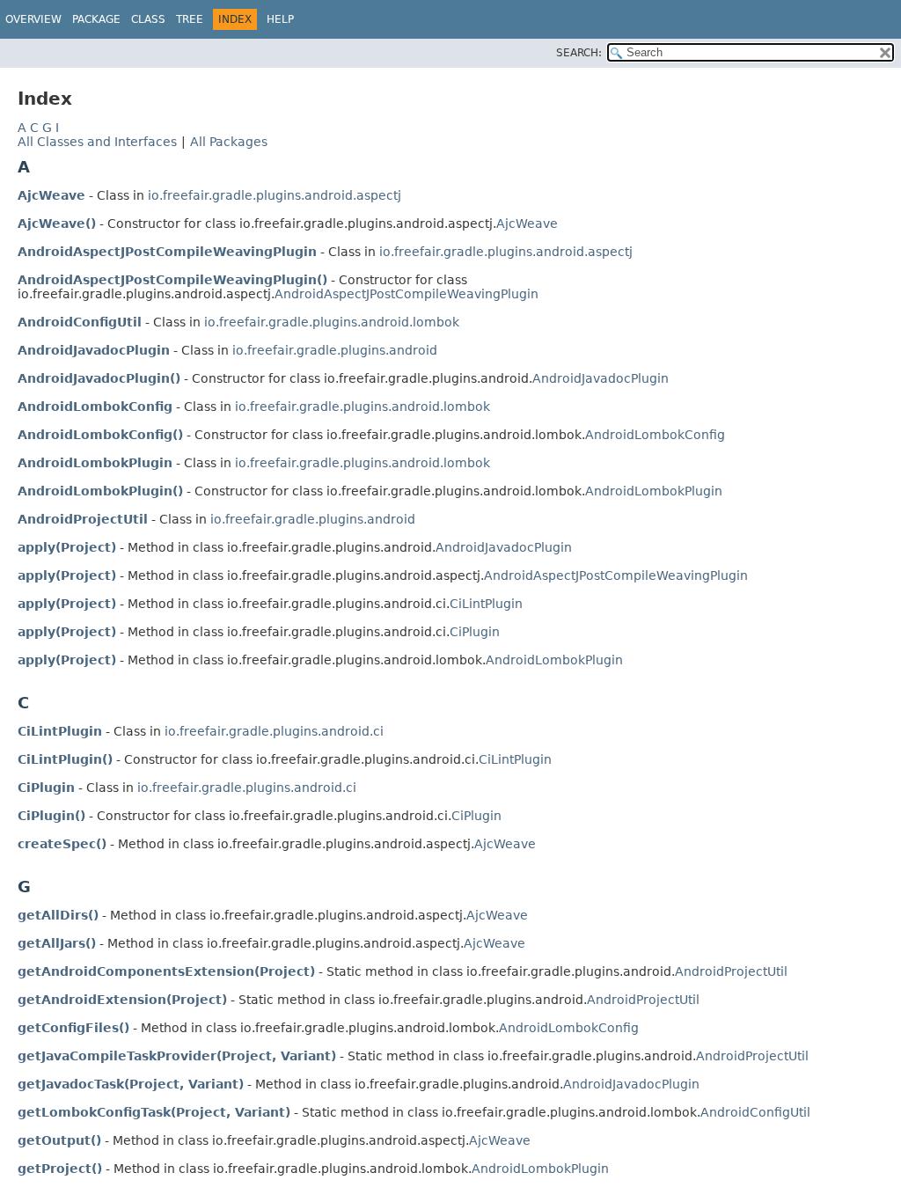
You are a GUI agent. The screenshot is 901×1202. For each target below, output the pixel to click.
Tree (189, 19)
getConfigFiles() (73, 1028)
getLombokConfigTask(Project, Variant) (154, 1112)
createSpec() (62, 844)
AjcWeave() (57, 223)
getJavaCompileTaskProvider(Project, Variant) (177, 1056)
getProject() (60, 1169)
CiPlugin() (51, 816)
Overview (33, 19)
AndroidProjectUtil (83, 519)
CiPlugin (475, 632)
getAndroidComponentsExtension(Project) (166, 971)
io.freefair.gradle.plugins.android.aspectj (274, 195)
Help (280, 19)
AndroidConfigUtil (80, 322)
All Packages (228, 142)
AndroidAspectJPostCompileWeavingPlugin (167, 252)
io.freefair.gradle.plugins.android (334, 350)
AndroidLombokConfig (95, 406)
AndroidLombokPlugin (95, 463)
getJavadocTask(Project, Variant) (131, 1084)
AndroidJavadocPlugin (94, 350)
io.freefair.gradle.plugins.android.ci (274, 731)
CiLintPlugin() (65, 759)
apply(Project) (67, 547)
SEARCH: (579, 53)
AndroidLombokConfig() (100, 435)
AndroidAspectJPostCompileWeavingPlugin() (172, 280)
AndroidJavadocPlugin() (99, 378)
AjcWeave (51, 195)
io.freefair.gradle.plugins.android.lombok (331, 322)
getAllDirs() (58, 915)
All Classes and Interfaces (97, 142)
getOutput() (59, 1140)
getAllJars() (57, 943)
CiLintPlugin (486, 604)
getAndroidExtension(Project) (122, 1000)
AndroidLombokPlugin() (100, 491)
